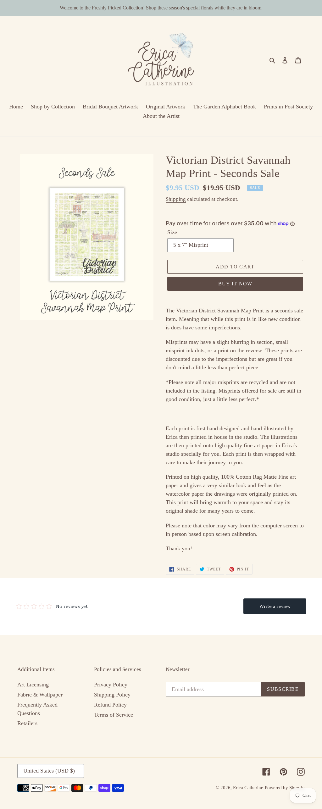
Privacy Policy (110, 684)
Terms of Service (113, 715)
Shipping (176, 199)
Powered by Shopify (285, 787)
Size (172, 232)
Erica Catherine (248, 787)
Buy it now (235, 283)
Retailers (27, 723)
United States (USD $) (49, 771)
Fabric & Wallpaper (40, 694)
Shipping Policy (112, 694)
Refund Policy (110, 705)
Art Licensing (33, 684)
